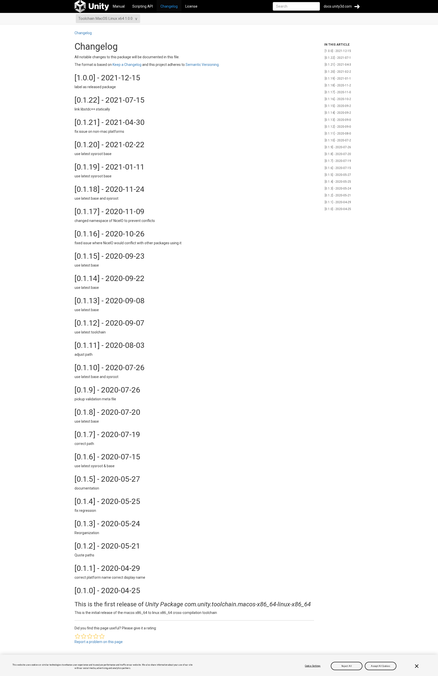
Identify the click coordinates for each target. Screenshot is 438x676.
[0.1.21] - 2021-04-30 (339, 64)
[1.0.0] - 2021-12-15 (338, 51)
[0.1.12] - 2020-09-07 (339, 126)
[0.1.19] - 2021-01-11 (339, 78)
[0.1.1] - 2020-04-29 (338, 202)
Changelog (169, 6)
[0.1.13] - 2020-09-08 (339, 120)
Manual (119, 6)
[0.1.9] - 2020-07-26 (338, 147)
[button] (78, 636)
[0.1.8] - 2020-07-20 (338, 154)
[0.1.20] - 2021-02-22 (339, 71)
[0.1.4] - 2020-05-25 (338, 181)
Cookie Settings (312, 666)
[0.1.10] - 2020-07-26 (339, 140)
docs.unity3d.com (338, 6)
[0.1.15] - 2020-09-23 (339, 106)
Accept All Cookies (380, 666)
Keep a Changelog (127, 65)
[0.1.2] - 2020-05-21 (338, 195)
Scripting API (142, 6)
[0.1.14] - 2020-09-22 (339, 113)
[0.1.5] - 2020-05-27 (338, 175)
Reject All (346, 666)
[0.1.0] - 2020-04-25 (338, 209)
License (191, 6)
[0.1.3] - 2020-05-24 (338, 188)
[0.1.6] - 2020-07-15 (338, 168)
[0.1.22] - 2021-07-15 (339, 58)
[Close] (417, 666)
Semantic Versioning (202, 65)
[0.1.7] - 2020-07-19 (338, 161)
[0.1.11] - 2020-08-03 (339, 133)
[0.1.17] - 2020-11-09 (339, 92)
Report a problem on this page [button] (99, 642)
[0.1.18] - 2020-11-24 (339, 85)
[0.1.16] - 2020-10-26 (339, 99)
